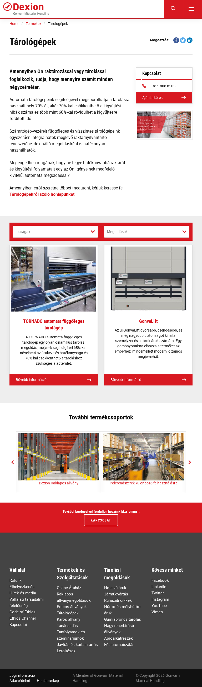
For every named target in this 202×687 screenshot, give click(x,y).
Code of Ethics (22, 611)
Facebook (160, 580)
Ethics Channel (22, 618)
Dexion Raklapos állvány (58, 482)
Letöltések (66, 650)
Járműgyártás (116, 593)
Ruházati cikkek (118, 600)
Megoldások (117, 231)
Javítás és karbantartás (77, 644)
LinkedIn (159, 586)
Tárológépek (68, 612)
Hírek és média (22, 592)
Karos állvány (68, 619)
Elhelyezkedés (21, 586)
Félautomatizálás (119, 644)
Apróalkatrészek (118, 638)
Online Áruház (69, 587)
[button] (12, 462)
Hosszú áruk (115, 587)
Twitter (158, 592)
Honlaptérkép (48, 680)
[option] (58, 462)
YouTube (159, 605)
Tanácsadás (67, 625)
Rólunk (15, 580)
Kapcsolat (101, 520)
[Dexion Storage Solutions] (26, 9)
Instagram (160, 599)
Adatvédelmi (19, 680)
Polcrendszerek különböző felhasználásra (144, 482)
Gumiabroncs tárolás (122, 619)
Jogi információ (22, 675)
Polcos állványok (72, 606)
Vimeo (157, 611)
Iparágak (23, 231)
